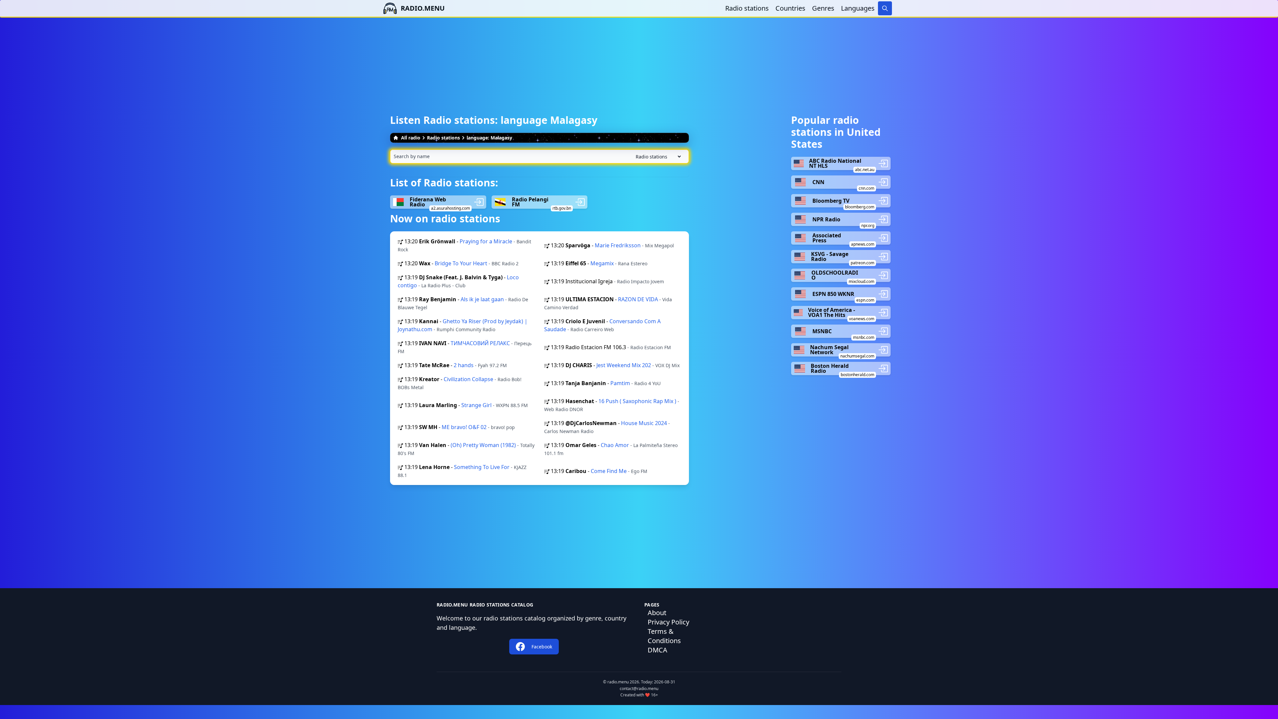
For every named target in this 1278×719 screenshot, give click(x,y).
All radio (410, 137)
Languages (858, 8)
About (657, 612)
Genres (823, 8)
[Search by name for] (539, 156)
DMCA (657, 649)
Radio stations (747, 8)
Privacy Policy (668, 621)
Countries (790, 8)
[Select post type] (657, 156)
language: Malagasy (489, 137)
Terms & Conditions (664, 636)
